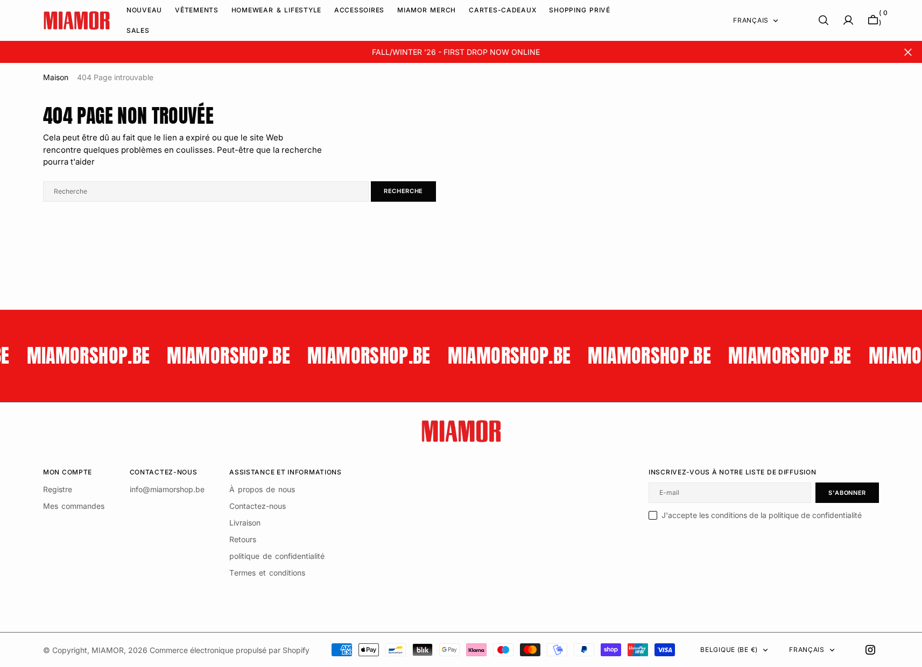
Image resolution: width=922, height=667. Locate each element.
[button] (848, 20)
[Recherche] (823, 20)
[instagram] (870, 649)
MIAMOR (108, 650)
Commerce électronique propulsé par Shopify (229, 650)
